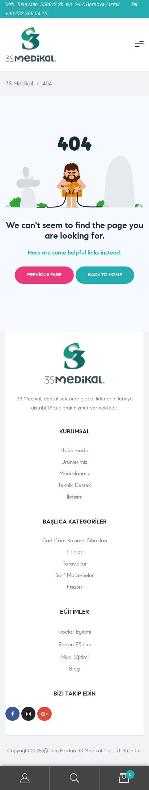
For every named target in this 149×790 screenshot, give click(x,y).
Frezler (74, 587)
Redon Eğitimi (75, 644)
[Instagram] (28, 714)
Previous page (44, 275)
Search (74, 778)
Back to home (105, 275)
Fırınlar (74, 552)
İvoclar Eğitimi (74, 632)
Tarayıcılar (75, 563)
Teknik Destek (74, 485)
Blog (74, 668)
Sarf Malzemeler (74, 575)
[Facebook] (12, 714)
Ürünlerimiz (74, 462)
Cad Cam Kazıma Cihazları (74, 540)
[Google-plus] (44, 714)
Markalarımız (74, 473)
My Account (25, 778)
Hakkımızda (74, 450)
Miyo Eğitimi (74, 657)
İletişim (74, 496)
